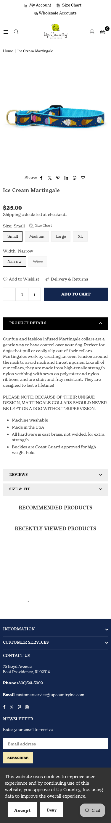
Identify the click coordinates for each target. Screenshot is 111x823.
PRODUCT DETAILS (27, 323)
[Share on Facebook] (41, 178)
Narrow (14, 261)
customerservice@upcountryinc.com (49, 694)
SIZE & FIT (19, 489)
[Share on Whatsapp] (75, 178)
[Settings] (92, 31)
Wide (38, 261)
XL (80, 236)
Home (8, 51)
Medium (36, 236)
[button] (102, 31)
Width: (18, 250)
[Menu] (5, 31)
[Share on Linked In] (66, 178)
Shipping (12, 214)
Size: (27, 225)
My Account (39, 5)
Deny (52, 810)
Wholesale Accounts (57, 13)
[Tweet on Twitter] (50, 178)
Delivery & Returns (69, 278)
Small (12, 236)
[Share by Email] (83, 178)
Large (61, 236)
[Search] (16, 31)
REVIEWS (18, 475)
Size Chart (71, 5)
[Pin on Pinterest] (58, 178)
